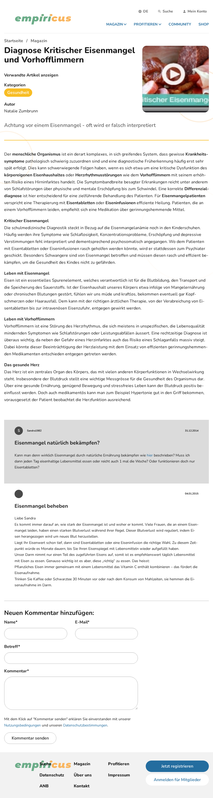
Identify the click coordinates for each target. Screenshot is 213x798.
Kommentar (16, 671)
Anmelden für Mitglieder (177, 780)
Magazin (82, 764)
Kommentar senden (30, 738)
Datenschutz (51, 775)
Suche (45, 764)
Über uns (83, 775)
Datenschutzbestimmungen (85, 725)
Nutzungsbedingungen (22, 725)
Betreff (12, 646)
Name (10, 622)
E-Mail (82, 622)
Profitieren (118, 764)
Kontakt (81, 786)
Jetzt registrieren (177, 766)
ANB (44, 786)
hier (150, 455)
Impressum (119, 775)
